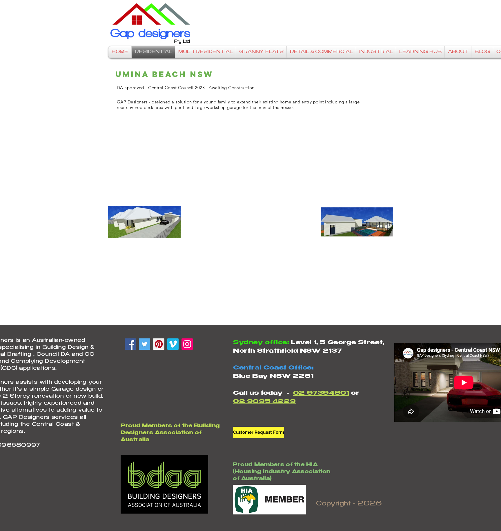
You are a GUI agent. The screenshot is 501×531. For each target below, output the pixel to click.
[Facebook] (130, 344)
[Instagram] (187, 344)
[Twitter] (144, 344)
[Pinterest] (158, 344)
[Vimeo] (173, 344)
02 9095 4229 (264, 402)
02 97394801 (321, 393)
